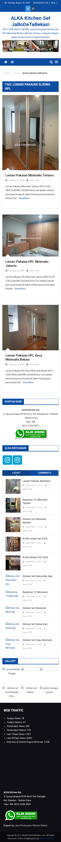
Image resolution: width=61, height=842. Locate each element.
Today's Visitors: (15, 722)
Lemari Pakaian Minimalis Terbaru (29, 175)
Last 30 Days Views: (17, 738)
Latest (16, 473)
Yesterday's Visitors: (17, 730)
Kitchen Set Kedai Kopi (35, 624)
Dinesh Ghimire (46, 838)
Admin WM (34, 180)
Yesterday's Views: (16, 726)
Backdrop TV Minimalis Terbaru (35, 501)
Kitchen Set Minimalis (34, 608)
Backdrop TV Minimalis (35, 592)
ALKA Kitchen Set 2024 (35, 557)
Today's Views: (14, 718)
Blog (53, 3)
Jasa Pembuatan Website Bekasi (31, 825)
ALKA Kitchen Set (40, 3)
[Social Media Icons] (7, 460)
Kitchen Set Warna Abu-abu (37, 576)
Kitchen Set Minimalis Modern (34, 521)
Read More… (25, 198)
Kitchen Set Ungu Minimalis (37, 640)
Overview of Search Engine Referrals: (25, 742)
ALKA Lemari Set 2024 (35, 538)
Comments (44, 473)
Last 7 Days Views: (16, 734)
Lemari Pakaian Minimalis (37, 481)
